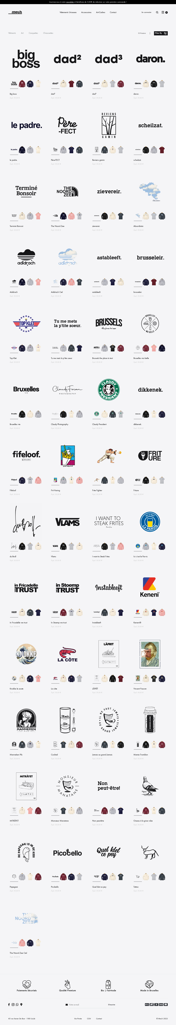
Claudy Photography (59, 424)
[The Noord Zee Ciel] (26, 936)
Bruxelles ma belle (141, 358)
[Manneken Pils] (26, 738)
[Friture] (150, 474)
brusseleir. (138, 292)
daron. (136, 94)
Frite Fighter (97, 490)
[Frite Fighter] (109, 474)
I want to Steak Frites (101, 556)
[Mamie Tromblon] (150, 738)
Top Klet (13, 358)
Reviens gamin (98, 160)
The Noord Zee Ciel (18, 953)
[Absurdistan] (150, 209)
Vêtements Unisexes (68, 12)
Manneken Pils (16, 754)
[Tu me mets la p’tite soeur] (67, 341)
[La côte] (67, 672)
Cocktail (54, 754)
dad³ (94, 94)
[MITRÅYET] (26, 804)
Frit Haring (55, 490)
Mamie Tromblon (141, 754)
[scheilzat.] (150, 143)
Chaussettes (48, 33)
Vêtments (12, 33)
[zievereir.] (109, 209)
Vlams (53, 556)
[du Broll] (26, 540)
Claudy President (99, 424)
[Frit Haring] (67, 474)
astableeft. (96, 292)
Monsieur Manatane (60, 820)
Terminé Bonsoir (16, 226)
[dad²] (67, 77)
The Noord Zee (57, 226)
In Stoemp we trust (59, 622)
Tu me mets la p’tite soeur (61, 358)
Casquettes (33, 33)
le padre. (13, 160)
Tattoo (136, 887)
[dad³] (109, 77)
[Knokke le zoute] (26, 672)
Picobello (55, 887)
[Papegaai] (26, 870)
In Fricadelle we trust (18, 622)
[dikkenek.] (150, 407)
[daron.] (150, 77)
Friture (136, 490)
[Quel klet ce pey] (109, 870)
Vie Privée (78, 1018)
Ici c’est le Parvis (141, 556)
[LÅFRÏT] (109, 672)
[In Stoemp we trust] (67, 606)
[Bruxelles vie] (26, 407)
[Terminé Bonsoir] (26, 209)
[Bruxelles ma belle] (150, 341)
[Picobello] (67, 870)
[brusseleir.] (150, 275)
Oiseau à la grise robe (143, 820)
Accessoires (86, 12)
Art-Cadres (100, 12)
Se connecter (146, 12)
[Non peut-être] (109, 804)
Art (22, 33)
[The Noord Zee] (67, 209)
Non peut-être (98, 820)
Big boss (13, 94)
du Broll (13, 556)
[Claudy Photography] (67, 407)
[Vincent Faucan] (150, 672)
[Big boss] (26, 77)
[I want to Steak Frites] (109, 540)
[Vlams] (67, 540)
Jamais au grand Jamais (102, 754)
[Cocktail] (67, 738)
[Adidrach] (26, 275)
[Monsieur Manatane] (67, 804)
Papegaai (14, 887)
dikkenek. (138, 424)
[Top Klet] (26, 341)
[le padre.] (26, 143)
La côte (54, 688)
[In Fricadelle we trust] (26, 606)
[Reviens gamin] (109, 143)
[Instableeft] (109, 606)
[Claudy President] (109, 407)
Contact (113, 12)
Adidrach (14, 292)
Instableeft (96, 622)
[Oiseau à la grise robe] (150, 804)
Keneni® (137, 622)
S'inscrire (111, 1004)
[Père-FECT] (67, 143)
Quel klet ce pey (99, 887)
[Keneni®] (150, 606)
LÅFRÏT (95, 688)
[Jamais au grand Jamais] (109, 738)
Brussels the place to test (102, 358)
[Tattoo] (150, 870)
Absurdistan (138, 226)
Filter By (158, 33)
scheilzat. (137, 160)
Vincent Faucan (140, 688)
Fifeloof (13, 490)
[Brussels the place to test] (109, 341)
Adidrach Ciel (57, 292)
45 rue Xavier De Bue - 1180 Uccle (21, 1018)
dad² (53, 94)
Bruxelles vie (15, 424)
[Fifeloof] (26, 474)
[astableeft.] (109, 275)
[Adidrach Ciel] (67, 275)
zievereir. (96, 226)
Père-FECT (55, 160)
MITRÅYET (14, 820)
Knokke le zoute (16, 688)
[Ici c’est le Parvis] (150, 540)
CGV (89, 1018)
